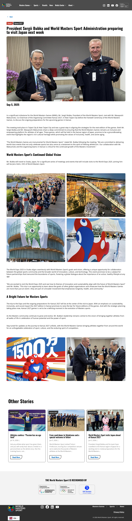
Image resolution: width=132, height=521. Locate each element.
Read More (16, 457)
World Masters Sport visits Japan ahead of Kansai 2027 (105, 436)
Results (44, 5)
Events (10, 23)
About (70, 5)
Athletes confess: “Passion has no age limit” (25, 436)
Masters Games (24, 5)
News (51, 5)
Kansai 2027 (18, 23)
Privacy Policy (119, 512)
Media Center (59, 5)
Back (11, 17)
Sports (36, 5)
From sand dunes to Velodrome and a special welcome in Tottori (64, 436)
